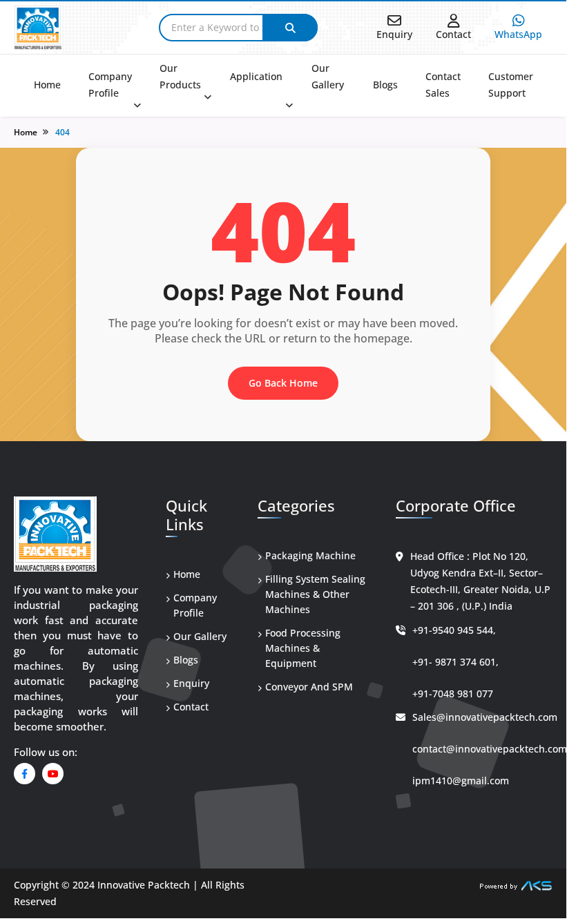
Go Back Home (283, 382)
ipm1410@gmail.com (460, 780)
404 (62, 132)
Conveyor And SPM (309, 686)
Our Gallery (327, 76)
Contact (191, 706)
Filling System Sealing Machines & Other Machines (315, 594)
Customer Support (510, 84)
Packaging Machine (310, 555)
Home (47, 84)
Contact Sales (443, 84)
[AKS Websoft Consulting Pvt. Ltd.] (515, 884)
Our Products (180, 76)
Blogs (385, 84)
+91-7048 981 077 (452, 693)
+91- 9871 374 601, (455, 661)
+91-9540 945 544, (454, 630)
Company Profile (110, 84)
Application (256, 76)
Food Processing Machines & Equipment (302, 648)
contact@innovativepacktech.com (489, 748)
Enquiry (191, 683)
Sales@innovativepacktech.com (484, 717)
